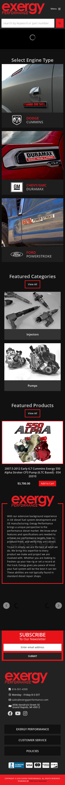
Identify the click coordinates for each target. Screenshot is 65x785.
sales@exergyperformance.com (30, 700)
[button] (32, 23)
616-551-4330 (20, 689)
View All (32, 284)
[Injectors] (32, 310)
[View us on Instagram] (25, 714)
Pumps (32, 386)
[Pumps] (32, 361)
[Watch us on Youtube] (18, 714)
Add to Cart (47, 483)
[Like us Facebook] (10, 714)
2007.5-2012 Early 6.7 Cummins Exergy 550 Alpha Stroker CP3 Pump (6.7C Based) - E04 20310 (33, 472)
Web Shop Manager (38, 781)
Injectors (33, 334)
